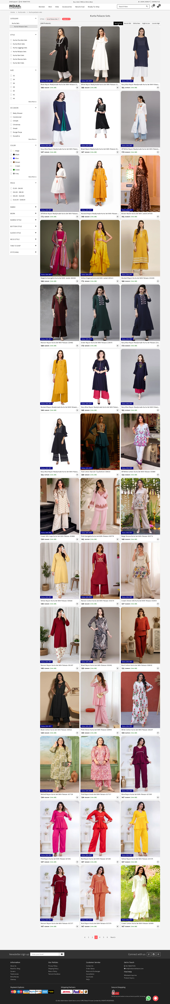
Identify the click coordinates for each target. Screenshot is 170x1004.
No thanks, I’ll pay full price (91, 523)
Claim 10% (125, 513)
